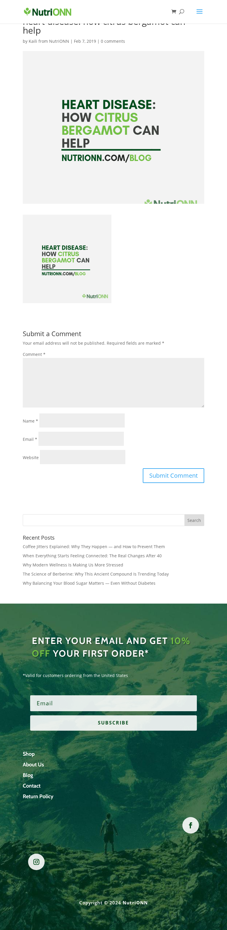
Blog (28, 775)
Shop (29, 754)
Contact (31, 786)
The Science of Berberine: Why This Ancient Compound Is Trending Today (96, 574)
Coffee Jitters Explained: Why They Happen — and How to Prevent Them (94, 546)
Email (30, 439)
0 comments (113, 41)
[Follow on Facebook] (190, 825)
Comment (34, 354)
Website (31, 457)
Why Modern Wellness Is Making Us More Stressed (73, 565)
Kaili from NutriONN (49, 41)
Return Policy (38, 796)
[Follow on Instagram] (36, 862)
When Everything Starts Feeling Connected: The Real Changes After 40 (92, 555)
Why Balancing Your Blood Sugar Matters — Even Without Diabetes (89, 583)
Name (30, 421)
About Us (33, 764)
